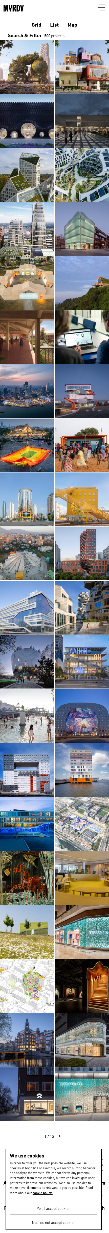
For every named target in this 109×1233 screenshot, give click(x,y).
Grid (36, 24)
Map (72, 24)
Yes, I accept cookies (53, 1208)
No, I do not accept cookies (53, 1222)
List (54, 24)
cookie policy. (43, 1193)
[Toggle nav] (101, 8)
